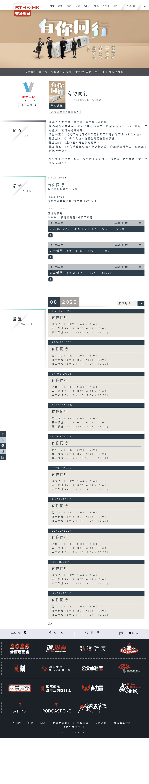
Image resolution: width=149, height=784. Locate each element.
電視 (59, 7)
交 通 (23, 632)
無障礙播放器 (123, 723)
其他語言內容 (72, 727)
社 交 (59, 632)
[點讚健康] (92, 648)
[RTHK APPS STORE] (19, 708)
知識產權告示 (62, 723)
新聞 (76, 7)
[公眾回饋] (121, 633)
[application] (95, 223)
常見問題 (83, 723)
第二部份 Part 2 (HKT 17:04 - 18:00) (80, 332)
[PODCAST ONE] (56, 708)
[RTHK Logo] (25, 8)
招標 (44, 723)
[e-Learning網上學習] (56, 668)
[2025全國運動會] (19, 648)
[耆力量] (92, 688)
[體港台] (56, 648)
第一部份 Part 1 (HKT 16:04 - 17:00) (80, 328)
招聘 (31, 723)
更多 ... (51, 623)
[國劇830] (19, 668)
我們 (113, 7)
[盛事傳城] (129, 688)
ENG (128, 6)
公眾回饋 (132, 633)
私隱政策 (101, 723)
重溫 (95, 7)
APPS (105, 7)
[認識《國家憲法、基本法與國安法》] (56, 688)
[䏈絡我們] (86, 632)
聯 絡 (95, 632)
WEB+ (86, 7)
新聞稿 (18, 723)
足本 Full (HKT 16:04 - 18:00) (75, 324)
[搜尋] (144, 5)
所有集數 (57, 105)
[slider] (134, 223)
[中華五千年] (92, 708)
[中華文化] (19, 688)
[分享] (50, 632)
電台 (68, 7)
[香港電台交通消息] (13, 632)
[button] (51, 223)
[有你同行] (50, 236)
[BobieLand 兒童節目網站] (129, 648)
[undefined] (51, 6)
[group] (125, 223)
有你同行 (56, 185)
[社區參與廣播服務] (129, 668)
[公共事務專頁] (92, 668)
